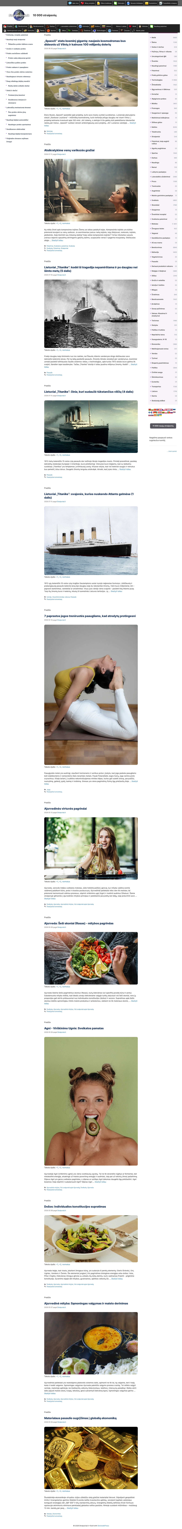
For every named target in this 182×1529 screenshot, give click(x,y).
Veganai (155, 233)
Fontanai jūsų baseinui (16, 95)
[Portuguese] (168, 412)
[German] (155, 412)
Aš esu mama (157, 243)
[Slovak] (149, 415)
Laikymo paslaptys (159, 172)
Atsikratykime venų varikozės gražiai (69, 150)
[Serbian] (174, 412)
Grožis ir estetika (158, 280)
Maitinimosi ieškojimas (160, 118)
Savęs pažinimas (158, 309)
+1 (57, 109)
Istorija (49, 597)
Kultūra (97, 26)
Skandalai (155, 205)
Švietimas (87, 30)
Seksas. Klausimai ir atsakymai (159, 314)
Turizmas (115, 30)
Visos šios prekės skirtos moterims (19, 72)
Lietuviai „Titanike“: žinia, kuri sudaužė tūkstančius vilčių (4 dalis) (88, 391)
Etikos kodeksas (106, 3)
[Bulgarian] (152, 410)
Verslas (49, 1514)
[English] (171, 410)
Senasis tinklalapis (137, 3)
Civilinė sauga (157, 372)
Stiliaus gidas (157, 122)
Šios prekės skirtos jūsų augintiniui (17, 113)
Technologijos (101, 30)
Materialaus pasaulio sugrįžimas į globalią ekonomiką (80, 1418)
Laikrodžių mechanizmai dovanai (18, 107)
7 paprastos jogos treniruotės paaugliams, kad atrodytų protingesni (90, 616)
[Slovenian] (152, 415)
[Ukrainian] (160, 415)
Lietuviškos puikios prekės (16, 63)
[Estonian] (174, 410)
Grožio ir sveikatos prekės (16, 49)
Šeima (42, 30)
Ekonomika (57, 1514)
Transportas (156, 387)
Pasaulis (49, 372)
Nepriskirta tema (158, 335)
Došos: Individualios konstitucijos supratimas (75, 1206)
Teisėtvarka (156, 132)
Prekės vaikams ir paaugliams (17, 67)
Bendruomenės (38, 26)
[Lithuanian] (163, 412)
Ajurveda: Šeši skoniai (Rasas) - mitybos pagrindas (78, 923)
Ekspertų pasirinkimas (160, 363)
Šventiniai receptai (159, 214)
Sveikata (75, 30)
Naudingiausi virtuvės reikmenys (18, 76)
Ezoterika (155, 382)
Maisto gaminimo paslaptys (162, 196)
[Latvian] (160, 412)
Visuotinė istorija (58, 597)
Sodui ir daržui (11, 90)
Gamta (154, 396)
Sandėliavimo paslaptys (161, 238)
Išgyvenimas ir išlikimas (161, 89)
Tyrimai (154, 358)
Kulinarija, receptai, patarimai (17, 35)
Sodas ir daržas (158, 47)
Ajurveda (57, 904)
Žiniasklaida (156, 85)
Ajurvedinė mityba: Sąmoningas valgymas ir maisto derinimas (86, 1303)
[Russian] (171, 412)
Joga (48, 789)
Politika (154, 368)
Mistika (154, 104)
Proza (154, 181)
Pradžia (9, 26)
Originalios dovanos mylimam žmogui (17, 140)
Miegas (154, 290)
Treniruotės (156, 186)
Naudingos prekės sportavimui (19, 124)
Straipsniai (64, 248)
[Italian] (158, 412)
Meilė (134, 26)
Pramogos (156, 108)
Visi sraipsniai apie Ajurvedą (84, 904)
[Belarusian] (149, 410)
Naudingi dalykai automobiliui (17, 120)
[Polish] (166, 412)
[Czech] (163, 410)
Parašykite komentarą (54, 133)
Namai (154, 167)
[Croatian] (160, 410)
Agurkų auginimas (159, 148)
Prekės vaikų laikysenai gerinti (19, 58)
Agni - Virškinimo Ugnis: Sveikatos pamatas (74, 1028)
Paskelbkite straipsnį (170, 3)
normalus (66, 109)
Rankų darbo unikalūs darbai (18, 86)
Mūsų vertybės (90, 3)
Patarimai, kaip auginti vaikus (160, 142)
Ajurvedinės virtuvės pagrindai (65, 808)
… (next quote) (172, 451)
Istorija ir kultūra (158, 285)
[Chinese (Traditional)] (158, 410)
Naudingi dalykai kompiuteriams (20, 134)
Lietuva (108, 26)
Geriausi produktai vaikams (162, 266)
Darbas (52, 26)
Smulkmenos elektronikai (15, 129)
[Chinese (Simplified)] (155, 410)
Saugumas (156, 210)
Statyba (155, 325)
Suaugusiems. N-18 (159, 339)
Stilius (64, 30)
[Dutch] (168, 410)
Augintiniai (156, 191)
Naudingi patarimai (160, 26)
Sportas (53, 30)
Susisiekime (153, 3)
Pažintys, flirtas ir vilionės (162, 52)
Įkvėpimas (156, 304)
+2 (60, 109)
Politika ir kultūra (158, 330)
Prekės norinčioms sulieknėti (17, 53)
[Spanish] (155, 415)
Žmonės (127, 30)
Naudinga (155, 163)
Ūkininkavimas (157, 377)
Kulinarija (86, 26)
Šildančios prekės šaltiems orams (20, 44)
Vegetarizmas (157, 257)
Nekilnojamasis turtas (14, 30)
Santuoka (31, 30)
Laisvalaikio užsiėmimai (68, 26)
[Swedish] (158, 415)
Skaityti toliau (57, 240)
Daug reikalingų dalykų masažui (18, 81)
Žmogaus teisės (158, 229)
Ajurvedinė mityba (67, 904)
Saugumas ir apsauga (160, 113)
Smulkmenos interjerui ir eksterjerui (17, 101)
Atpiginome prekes (159, 99)
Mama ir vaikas (121, 26)
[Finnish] (149, 412)
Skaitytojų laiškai (158, 401)
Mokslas (145, 26)
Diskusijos (121, 3)
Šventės (155, 61)
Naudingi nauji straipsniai (15, 39)
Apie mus (75, 3)
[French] (152, 412)
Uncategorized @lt (159, 56)
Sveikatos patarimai (61, 246)
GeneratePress (103, 1526)
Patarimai (50, 246)
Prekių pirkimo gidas (160, 75)
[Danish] (166, 410)
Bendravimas (22, 26)
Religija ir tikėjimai (159, 271)
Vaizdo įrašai (140, 30)
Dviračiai (155, 94)
